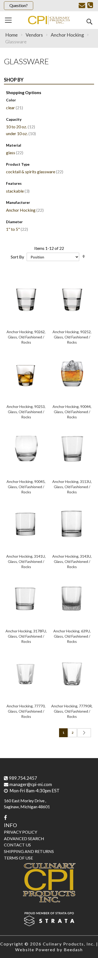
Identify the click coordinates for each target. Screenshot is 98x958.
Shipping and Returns (29, 851)
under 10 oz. (20, 133)
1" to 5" (16, 229)
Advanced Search (24, 838)
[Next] (84, 733)
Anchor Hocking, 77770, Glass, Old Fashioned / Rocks (26, 711)
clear (14, 107)
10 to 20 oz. (20, 126)
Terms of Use (18, 857)
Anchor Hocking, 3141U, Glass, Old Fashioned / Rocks (26, 561)
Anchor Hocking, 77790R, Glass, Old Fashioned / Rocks (72, 711)
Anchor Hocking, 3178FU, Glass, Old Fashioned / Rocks (26, 636)
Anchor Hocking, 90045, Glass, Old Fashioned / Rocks (26, 486)
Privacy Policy (20, 831)
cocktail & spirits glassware (34, 171)
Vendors (35, 35)
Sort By (17, 256)
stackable (17, 190)
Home (12, 35)
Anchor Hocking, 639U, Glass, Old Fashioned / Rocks (72, 636)
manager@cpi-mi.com (30, 784)
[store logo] (49, 20)
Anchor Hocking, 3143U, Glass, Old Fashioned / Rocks (72, 561)
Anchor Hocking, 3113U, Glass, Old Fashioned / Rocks (72, 486)
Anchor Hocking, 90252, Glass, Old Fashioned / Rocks (72, 337)
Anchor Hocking (68, 35)
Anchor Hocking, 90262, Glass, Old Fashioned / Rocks (26, 337)
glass (14, 152)
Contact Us (17, 844)
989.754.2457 (23, 778)
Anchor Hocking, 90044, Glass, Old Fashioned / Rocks (72, 411)
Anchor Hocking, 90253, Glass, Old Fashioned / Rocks (26, 411)
